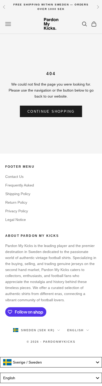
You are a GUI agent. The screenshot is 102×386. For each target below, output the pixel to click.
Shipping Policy (17, 194)
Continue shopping (51, 111)
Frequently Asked (19, 185)
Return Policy (16, 202)
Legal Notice (15, 220)
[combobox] (51, 362)
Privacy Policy (16, 211)
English (75, 330)
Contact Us (14, 176)
